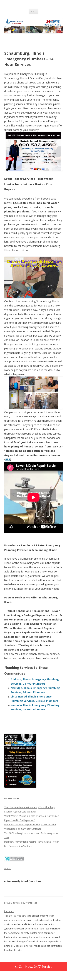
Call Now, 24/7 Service (35, 966)
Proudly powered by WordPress (20, 902)
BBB (7, 459)
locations (9, 911)
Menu (33, 11)
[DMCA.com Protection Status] (14, 859)
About (7, 868)
